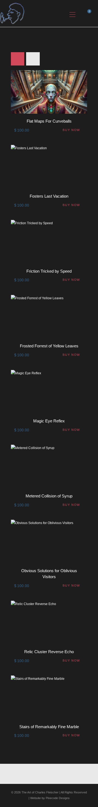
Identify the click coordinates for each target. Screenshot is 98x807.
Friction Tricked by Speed (49, 271)
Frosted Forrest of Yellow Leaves (49, 346)
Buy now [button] (71, 130)
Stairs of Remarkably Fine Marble (49, 726)
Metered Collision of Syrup (49, 496)
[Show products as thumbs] (17, 59)
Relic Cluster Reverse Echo (49, 651)
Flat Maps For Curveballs (49, 121)
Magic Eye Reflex (49, 421)
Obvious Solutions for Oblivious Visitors (49, 573)
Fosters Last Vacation (49, 196)
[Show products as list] (32, 59)
